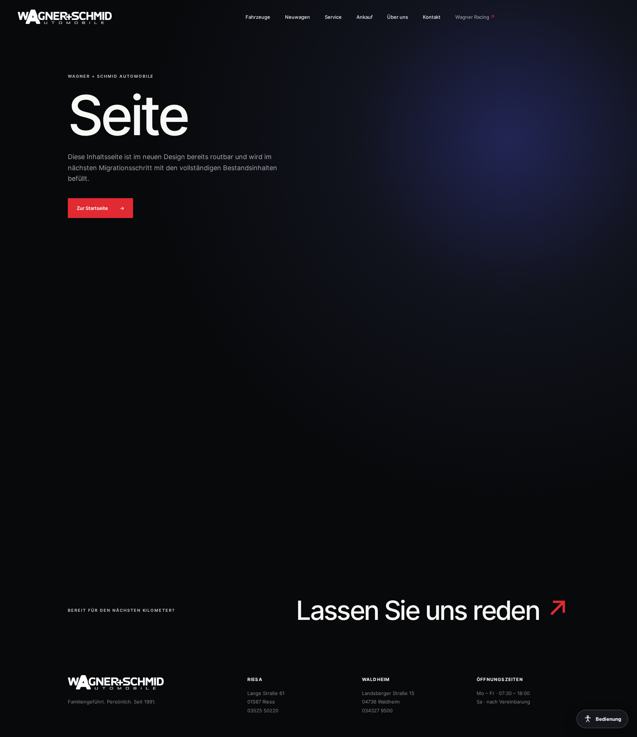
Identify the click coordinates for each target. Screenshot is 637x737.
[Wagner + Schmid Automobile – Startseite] (69, 17)
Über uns (397, 17)
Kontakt (432, 17)
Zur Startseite (100, 208)
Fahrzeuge (258, 17)
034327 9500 (377, 710)
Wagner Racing (475, 17)
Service (333, 17)
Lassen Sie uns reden (432, 610)
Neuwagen (297, 17)
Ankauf (364, 17)
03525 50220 (262, 710)
